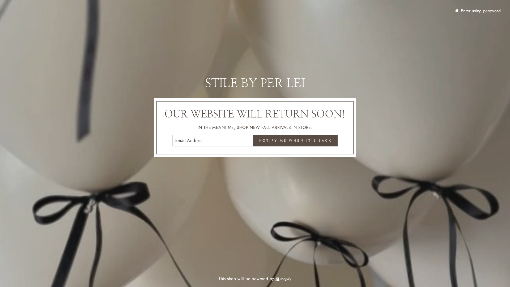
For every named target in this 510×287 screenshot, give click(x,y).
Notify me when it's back (295, 140)
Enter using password (481, 11)
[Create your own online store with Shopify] (283, 279)
